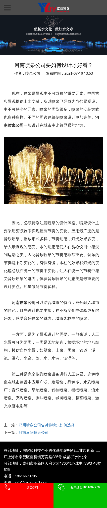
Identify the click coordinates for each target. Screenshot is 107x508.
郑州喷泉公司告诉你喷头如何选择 (47, 424)
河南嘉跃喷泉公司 (34, 432)
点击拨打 (32, 487)
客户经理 (86, 487)
